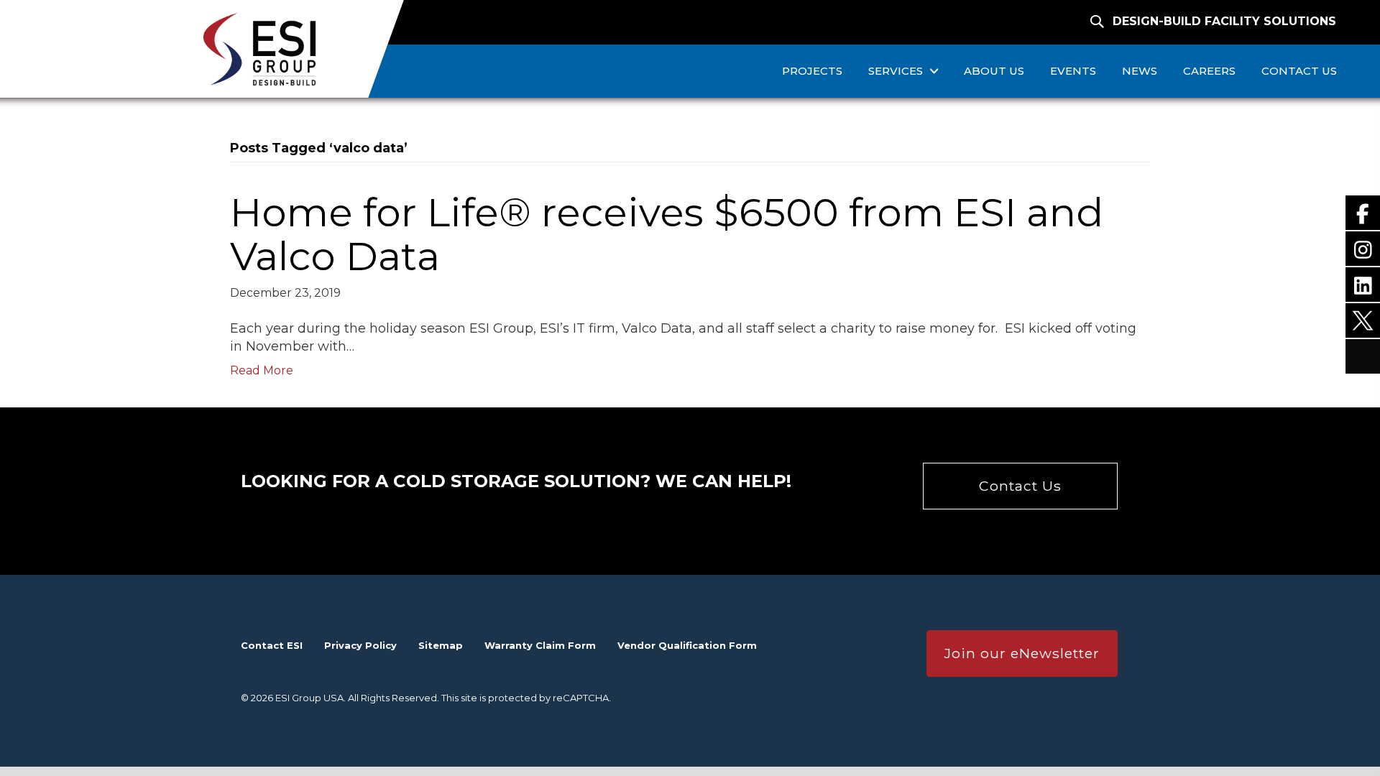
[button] (1020, 486)
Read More (261, 370)
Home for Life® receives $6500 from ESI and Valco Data (666, 234)
